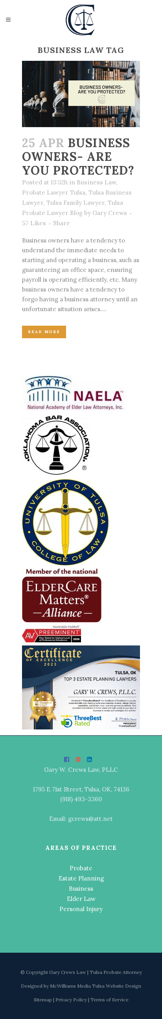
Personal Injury (81, 909)
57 (34, 223)
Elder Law (81, 898)
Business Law (96, 182)
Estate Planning (81, 878)
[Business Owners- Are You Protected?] (81, 94)
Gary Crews (109, 213)
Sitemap (43, 1000)
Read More (44, 331)
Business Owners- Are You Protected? (78, 156)
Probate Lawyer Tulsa (53, 192)
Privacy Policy (71, 1000)
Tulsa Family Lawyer (75, 202)
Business (81, 888)
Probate (81, 868)
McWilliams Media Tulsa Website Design (95, 986)
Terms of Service (109, 1000)
